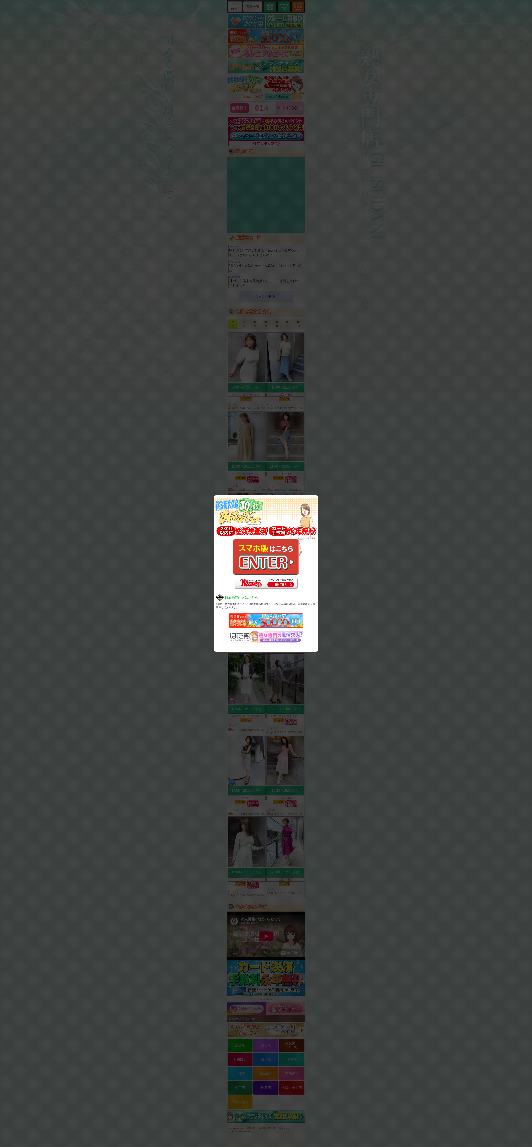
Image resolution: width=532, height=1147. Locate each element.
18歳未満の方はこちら (241, 597)
